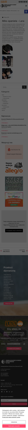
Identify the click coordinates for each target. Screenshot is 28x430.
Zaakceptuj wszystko (14, 426)
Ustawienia (14, 422)
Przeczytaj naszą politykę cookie (11, 417)
